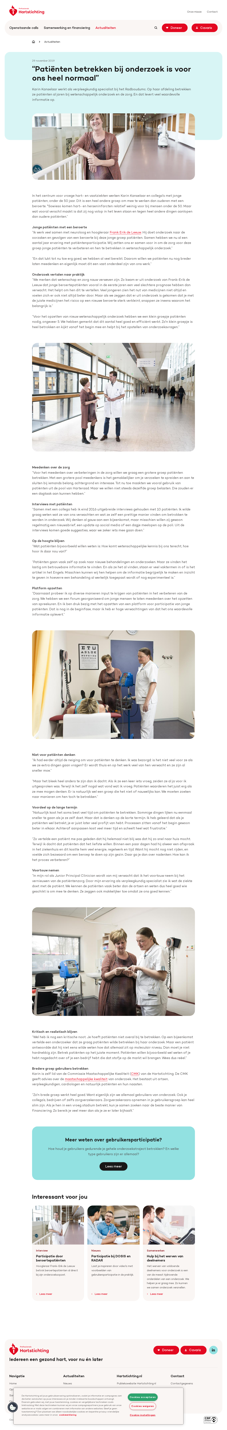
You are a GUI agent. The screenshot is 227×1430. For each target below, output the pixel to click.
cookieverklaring (67, 1414)
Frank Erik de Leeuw (125, 232)
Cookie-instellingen (143, 1415)
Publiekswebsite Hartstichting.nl (136, 1383)
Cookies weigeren (142, 1406)
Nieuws (67, 1383)
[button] (12, 1407)
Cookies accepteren (143, 1397)
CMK (135, 1074)
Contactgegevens (182, 1383)
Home (13, 1383)
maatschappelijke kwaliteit (86, 1079)
